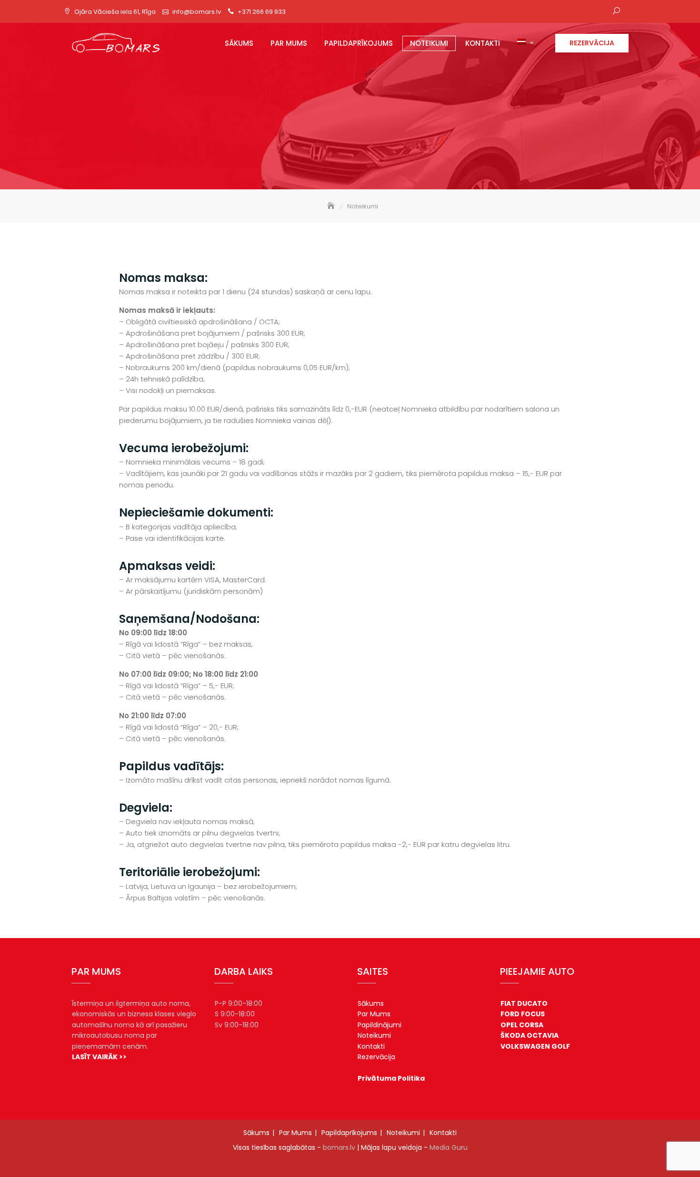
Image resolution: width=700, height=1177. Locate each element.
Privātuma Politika (391, 1078)
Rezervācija (592, 43)
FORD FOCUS (522, 1014)
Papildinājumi (379, 1025)
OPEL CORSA (521, 1025)
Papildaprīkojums (358, 43)
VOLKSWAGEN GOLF (535, 1046)
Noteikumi (429, 43)
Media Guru (449, 1147)
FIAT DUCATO (524, 1003)
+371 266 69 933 (262, 11)
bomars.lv (339, 1147)
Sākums (239, 43)
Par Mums (288, 43)
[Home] (331, 206)
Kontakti (482, 43)
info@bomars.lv (196, 11)
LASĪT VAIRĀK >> (99, 1057)
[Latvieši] (519, 43)
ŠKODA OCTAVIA (529, 1035)
